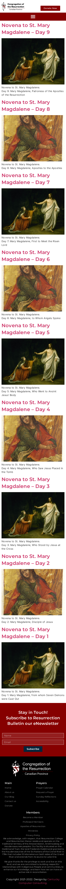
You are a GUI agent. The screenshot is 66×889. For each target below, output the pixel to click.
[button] (33, 16)
